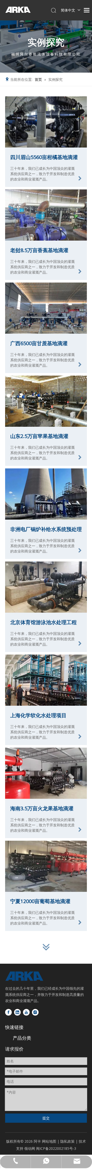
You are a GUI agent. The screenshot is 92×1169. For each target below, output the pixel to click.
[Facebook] (8, 1012)
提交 (46, 1118)
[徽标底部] (24, 976)
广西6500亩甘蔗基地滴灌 (38, 343)
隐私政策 (68, 1141)
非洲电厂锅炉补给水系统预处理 (46, 529)
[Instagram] (35, 1012)
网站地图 (49, 1141)
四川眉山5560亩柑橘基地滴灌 (44, 157)
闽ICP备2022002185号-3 (56, 1148)
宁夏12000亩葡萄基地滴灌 (40, 901)
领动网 (29, 1148)
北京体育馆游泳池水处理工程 (43, 622)
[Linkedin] (17, 1012)
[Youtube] (26, 1012)
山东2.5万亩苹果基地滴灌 (39, 436)
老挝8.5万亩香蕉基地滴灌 (39, 250)
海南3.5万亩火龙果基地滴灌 (41, 808)
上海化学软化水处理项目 (38, 715)
